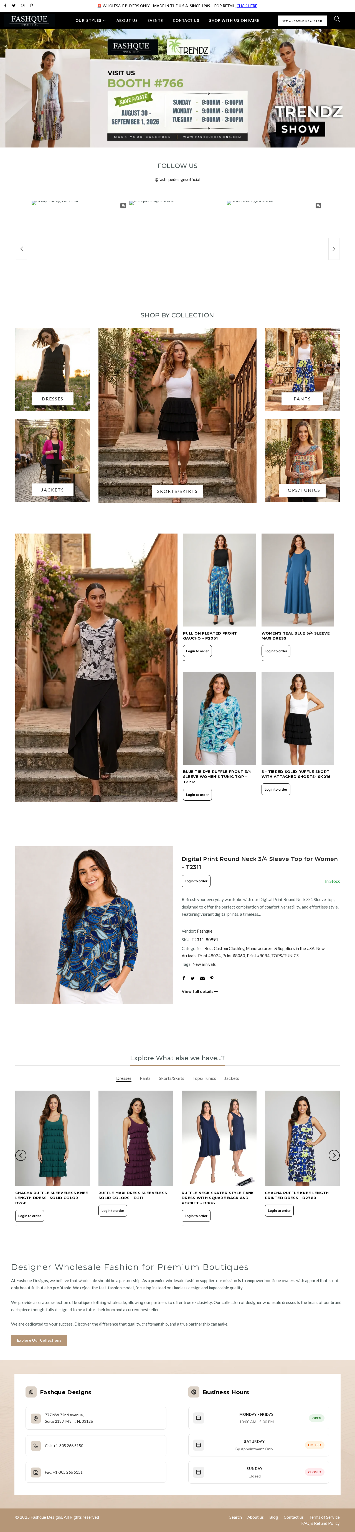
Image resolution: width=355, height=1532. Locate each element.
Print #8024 (209, 955)
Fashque (204, 930)
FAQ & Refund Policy (320, 1523)
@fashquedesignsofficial (177, 179)
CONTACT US (186, 20)
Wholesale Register (302, 21)
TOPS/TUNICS (285, 955)
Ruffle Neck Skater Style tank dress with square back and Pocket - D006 (218, 1198)
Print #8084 (258, 955)
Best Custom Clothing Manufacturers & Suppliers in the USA (259, 948)
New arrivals (204, 964)
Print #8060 (233, 955)
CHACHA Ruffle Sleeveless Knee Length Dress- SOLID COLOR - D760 (51, 1198)
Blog (273, 1517)
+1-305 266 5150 (68, 1445)
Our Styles (88, 20)
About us (255, 1517)
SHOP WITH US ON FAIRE (234, 20)
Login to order (197, 651)
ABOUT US (127, 20)
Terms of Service (324, 1517)
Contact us (294, 1517)
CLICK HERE (247, 6)
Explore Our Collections (39, 1340)
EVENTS (155, 20)
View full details (198, 991)
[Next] (164, 925)
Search (235, 1517)
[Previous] (25, 925)
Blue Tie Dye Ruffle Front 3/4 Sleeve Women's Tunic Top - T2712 (217, 776)
